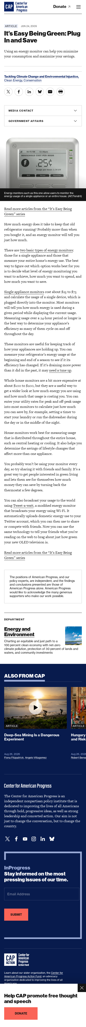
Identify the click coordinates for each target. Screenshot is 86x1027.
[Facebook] (16, 839)
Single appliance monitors (24, 291)
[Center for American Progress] (9, 6)
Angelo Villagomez (36, 757)
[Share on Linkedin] (29, 92)
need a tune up (60, 370)
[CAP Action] (18, 960)
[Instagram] (33, 839)
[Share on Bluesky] (39, 92)
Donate (60, 6)
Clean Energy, (14, 80)
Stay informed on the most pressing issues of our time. (36, 874)
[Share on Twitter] (8, 92)
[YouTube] (25, 839)
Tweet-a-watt (23, 505)
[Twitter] (7, 839)
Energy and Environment (19, 631)
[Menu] (78, 7)
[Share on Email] (50, 92)
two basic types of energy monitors (46, 250)
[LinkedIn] (42, 839)
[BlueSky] (52, 839)
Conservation (33, 80)
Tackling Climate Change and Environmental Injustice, (41, 76)
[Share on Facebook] (19, 92)
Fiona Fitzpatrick (14, 757)
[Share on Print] (60, 92)
